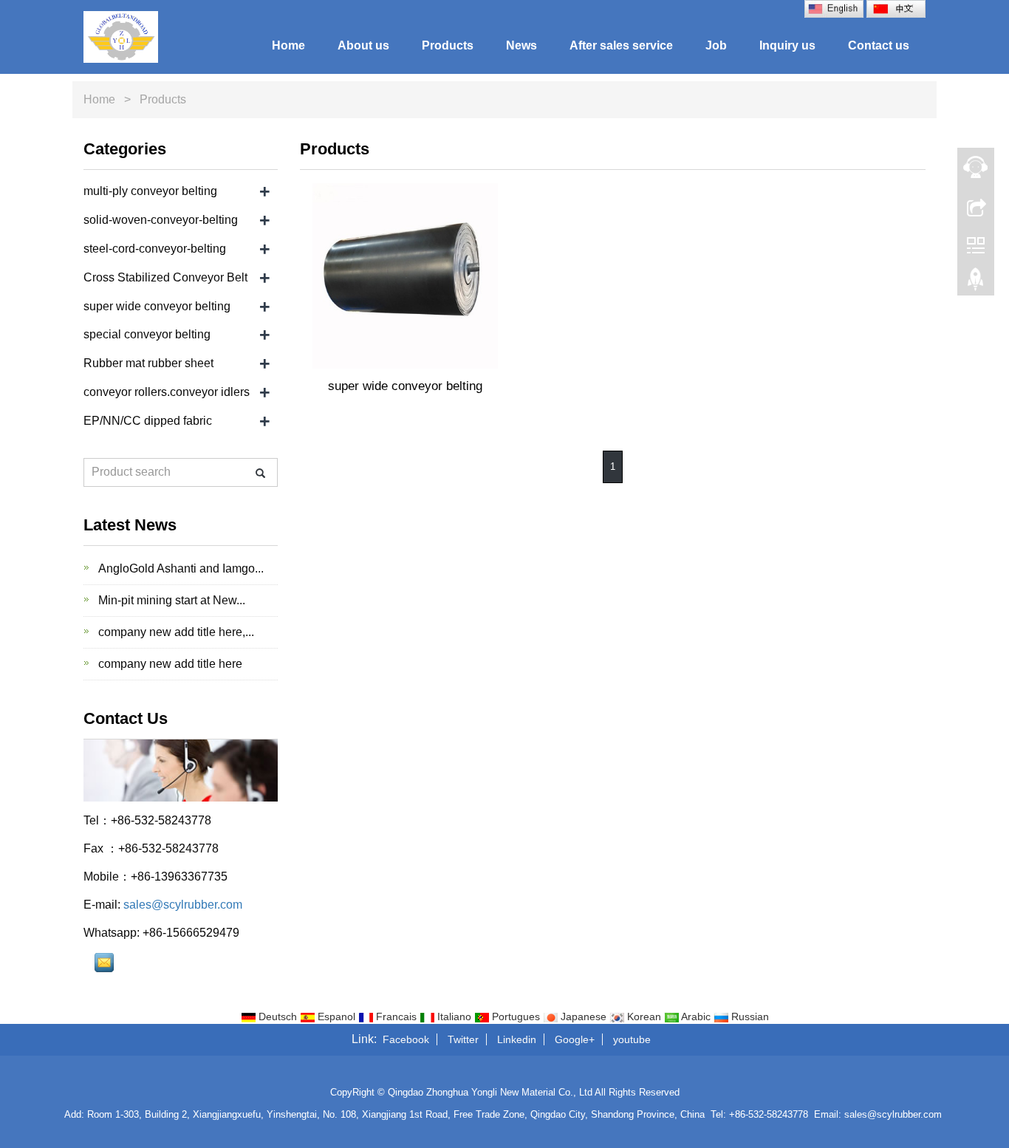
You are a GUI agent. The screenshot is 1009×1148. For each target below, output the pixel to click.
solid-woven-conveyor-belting (160, 219)
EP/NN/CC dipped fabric (147, 420)
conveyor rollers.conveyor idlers (166, 392)
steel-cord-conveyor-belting (154, 248)
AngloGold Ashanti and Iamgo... (179, 568)
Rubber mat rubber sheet (148, 363)
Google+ (575, 1039)
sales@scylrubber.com (182, 904)
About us (363, 45)
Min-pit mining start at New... (170, 600)
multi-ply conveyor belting (150, 191)
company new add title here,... (174, 632)
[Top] (975, 282)
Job (716, 45)
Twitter (463, 1039)
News (521, 45)
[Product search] (260, 473)
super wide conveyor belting (405, 386)
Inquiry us (787, 45)
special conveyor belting (147, 334)
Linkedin (516, 1039)
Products (447, 45)
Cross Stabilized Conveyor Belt (165, 277)
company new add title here (168, 663)
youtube (632, 1039)
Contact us (878, 45)
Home (288, 45)
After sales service (621, 45)
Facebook (406, 1039)
